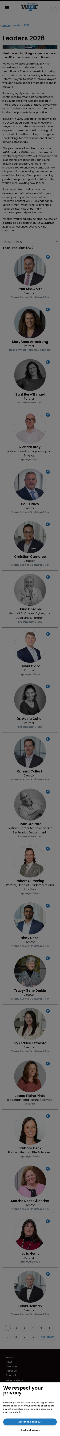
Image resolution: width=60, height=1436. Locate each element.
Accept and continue (30, 1421)
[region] (30, 1409)
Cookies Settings (30, 1430)
